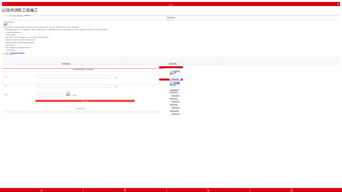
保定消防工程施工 (176, 113)
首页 (10, 15)
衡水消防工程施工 (176, 101)
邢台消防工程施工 (176, 95)
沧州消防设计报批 (66, 63)
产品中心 (14, 15)
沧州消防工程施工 (20, 15)
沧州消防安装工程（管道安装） (18, 53)
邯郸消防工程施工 (174, 98)
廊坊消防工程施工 (174, 92)
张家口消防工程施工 (174, 110)
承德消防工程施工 (176, 107)
